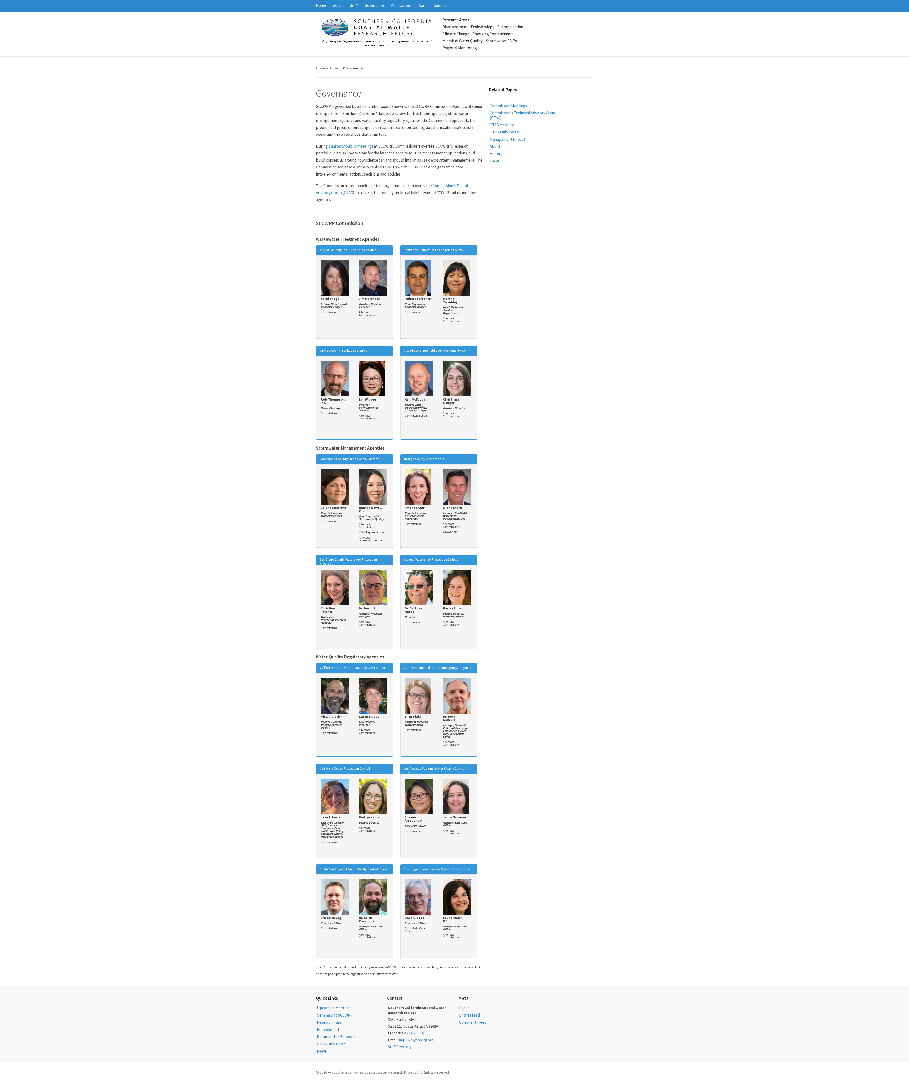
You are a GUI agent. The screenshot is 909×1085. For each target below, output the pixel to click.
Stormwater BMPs (501, 40)
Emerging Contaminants (492, 33)
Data (423, 5)
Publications (401, 5)
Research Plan (329, 1022)
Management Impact (507, 139)
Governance (374, 5)
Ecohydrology (482, 26)
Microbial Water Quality (462, 40)
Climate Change (455, 33)
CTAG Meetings (502, 124)
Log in (464, 1007)
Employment (328, 1029)
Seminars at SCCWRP (335, 1015)
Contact (440, 5)
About (338, 5)
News (494, 161)
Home (321, 5)
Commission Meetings (508, 105)
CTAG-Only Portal (504, 132)
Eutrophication (510, 26)
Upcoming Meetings (334, 1007)
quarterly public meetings (350, 146)
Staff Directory (399, 1046)
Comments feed (473, 1022)
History (496, 153)
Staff (354, 5)
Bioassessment (455, 26)
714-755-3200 (417, 1033)
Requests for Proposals (336, 1036)
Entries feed (469, 1015)
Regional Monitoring (459, 47)
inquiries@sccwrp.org (416, 1039)
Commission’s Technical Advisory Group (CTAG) (523, 115)
